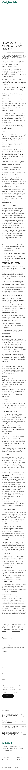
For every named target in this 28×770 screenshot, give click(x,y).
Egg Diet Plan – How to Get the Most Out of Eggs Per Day (10, 727)
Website (3, 679)
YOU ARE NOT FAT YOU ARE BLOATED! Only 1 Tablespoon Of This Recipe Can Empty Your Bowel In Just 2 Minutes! (18, 628)
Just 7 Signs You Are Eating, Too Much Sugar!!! (10, 721)
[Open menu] (25, 2)
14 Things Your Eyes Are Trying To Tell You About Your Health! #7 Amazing (6, 628)
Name (3, 667)
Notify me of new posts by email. (10, 692)
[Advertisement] (14, 24)
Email (3, 673)
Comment (4, 651)
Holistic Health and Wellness (18, 52)
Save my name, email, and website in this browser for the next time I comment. (14, 686)
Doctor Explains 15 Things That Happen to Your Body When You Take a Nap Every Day (10, 733)
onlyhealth (9, 52)
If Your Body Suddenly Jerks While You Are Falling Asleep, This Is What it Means (10, 715)
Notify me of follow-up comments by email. (12, 689)
